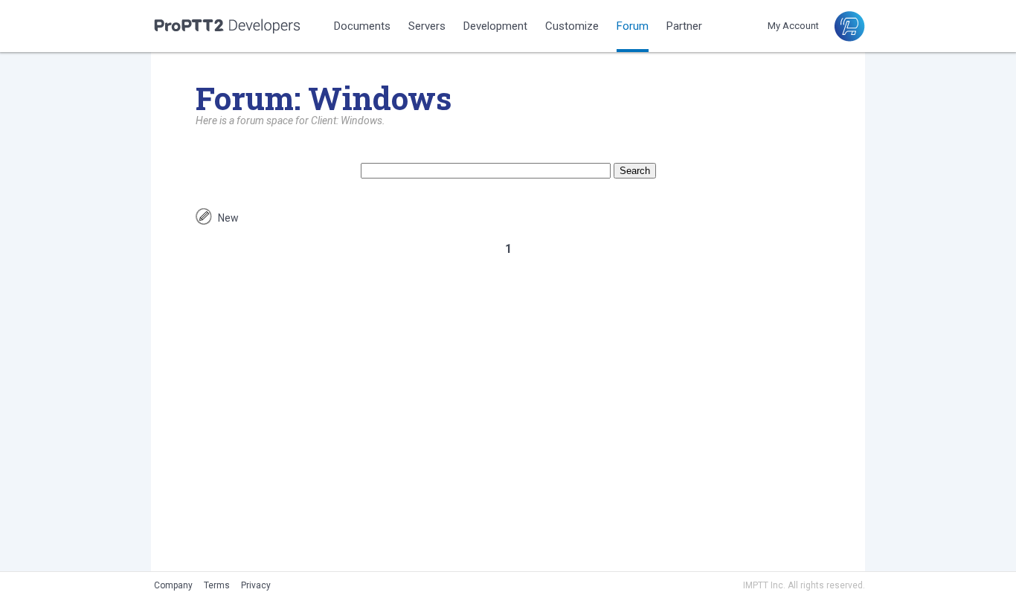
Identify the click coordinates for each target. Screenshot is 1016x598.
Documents (362, 26)
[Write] (204, 221)
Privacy (256, 585)
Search (635, 170)
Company (173, 585)
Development (495, 26)
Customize (572, 26)
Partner (684, 26)
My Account (793, 25)
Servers (427, 26)
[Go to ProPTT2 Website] (849, 37)
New (228, 218)
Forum (633, 26)
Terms (217, 585)
